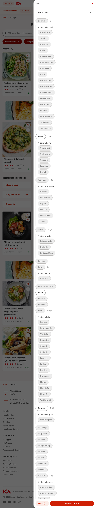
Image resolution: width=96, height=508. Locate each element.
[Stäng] (92, 3)
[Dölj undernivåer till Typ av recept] (91, 12)
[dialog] (65, 254)
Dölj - (52, 21)
